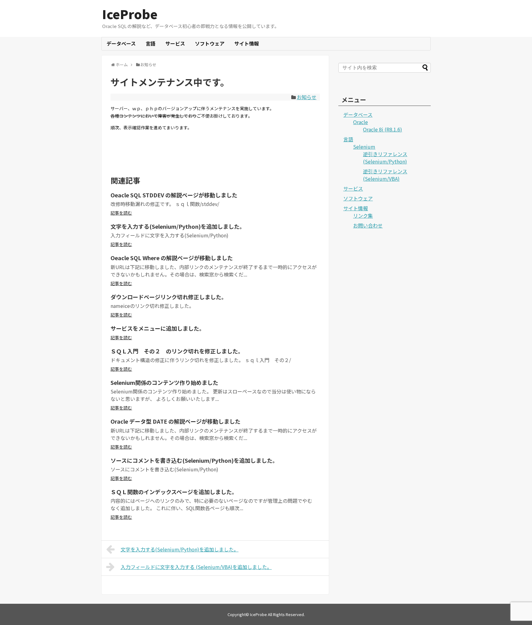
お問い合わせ (368, 225)
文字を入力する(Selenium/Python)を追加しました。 (178, 226)
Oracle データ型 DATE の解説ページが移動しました (175, 421)
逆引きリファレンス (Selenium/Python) (385, 157)
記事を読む (121, 213)
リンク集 (363, 215)
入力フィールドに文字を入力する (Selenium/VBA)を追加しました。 (196, 567)
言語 (150, 43)
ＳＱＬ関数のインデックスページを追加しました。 (174, 492)
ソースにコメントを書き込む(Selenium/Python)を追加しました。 (194, 460)
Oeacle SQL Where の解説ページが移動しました (172, 258)
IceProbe (130, 14)
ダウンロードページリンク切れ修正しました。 (169, 297)
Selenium (364, 146)
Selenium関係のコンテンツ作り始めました (164, 382)
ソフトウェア (209, 43)
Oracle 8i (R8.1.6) (382, 129)
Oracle (360, 122)
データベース (121, 43)
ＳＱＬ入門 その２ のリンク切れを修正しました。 (177, 351)
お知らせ (306, 97)
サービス (175, 43)
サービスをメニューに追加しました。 (158, 328)
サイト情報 (246, 43)
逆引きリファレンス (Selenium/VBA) (385, 174)
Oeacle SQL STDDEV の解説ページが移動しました (174, 195)
